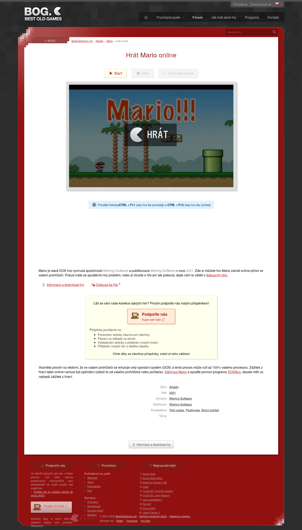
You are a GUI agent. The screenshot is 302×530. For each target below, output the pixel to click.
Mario (109, 41)
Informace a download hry (153, 444)
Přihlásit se (240, 4)
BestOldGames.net (81, 41)
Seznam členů (95, 510)
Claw (146, 486)
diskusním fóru (216, 275)
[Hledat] (274, 32)
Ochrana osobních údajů (153, 516)
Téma (90, 482)
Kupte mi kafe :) (55, 506)
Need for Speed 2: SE (155, 482)
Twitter (119, 520)
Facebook (131, 520)
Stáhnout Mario (176, 371)
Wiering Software (180, 398)
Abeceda (92, 477)
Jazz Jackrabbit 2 (152, 499)
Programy (252, 17)
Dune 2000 (149, 508)
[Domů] (146, 17)
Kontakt (273, 17)
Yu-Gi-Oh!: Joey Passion (156, 495)
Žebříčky (92, 514)
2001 (172, 392)
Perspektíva (93, 486)
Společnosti (93, 506)
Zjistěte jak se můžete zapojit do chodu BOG (52, 493)
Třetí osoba (176, 410)
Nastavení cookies (179, 516)
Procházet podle (169, 17)
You (145, 520)
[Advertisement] (149, 237)
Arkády (99, 41)
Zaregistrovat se (260, 4)
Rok (89, 490)
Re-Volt (147, 504)
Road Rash (149, 473)
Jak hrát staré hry (223, 17)
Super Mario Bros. (153, 478)
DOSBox (234, 371)
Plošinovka (193, 410)
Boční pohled (210, 410)
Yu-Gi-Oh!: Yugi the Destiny (158, 491)
